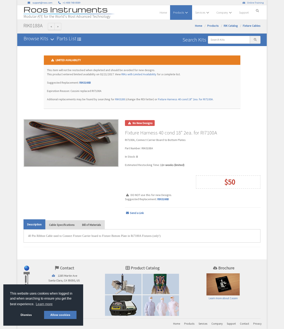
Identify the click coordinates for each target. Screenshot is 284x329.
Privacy (257, 323)
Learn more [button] (44, 304)
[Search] (257, 9)
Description (34, 224)
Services (200, 12)
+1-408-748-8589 (71, 2)
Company (222, 12)
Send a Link (137, 213)
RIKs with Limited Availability (138, 74)
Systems (123, 284)
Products (178, 12)
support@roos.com (42, 2)
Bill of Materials (91, 225)
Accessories (123, 305)
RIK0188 (120, 99)
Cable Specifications (62, 225)
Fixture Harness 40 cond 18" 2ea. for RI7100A (185, 99)
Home (163, 12)
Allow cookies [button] (60, 314)
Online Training (255, 2)
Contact (244, 323)
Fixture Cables (252, 26)
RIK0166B (85, 82)
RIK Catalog (231, 26)
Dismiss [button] (26, 314)
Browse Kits (36, 38)
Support (244, 12)
